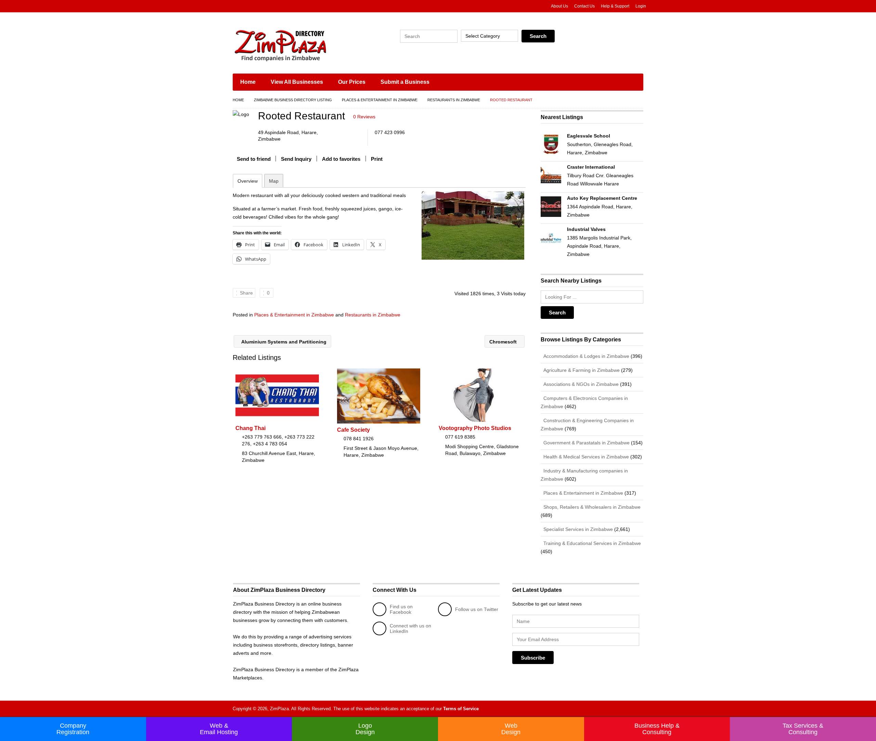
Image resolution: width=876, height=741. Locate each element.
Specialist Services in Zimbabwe (577, 529)
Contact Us (584, 6)
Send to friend (254, 159)
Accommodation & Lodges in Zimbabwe (585, 356)
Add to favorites (341, 159)
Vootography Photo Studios (475, 428)
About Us (559, 6)
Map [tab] (274, 181)
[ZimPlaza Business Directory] (298, 44)
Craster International (591, 167)
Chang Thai (250, 428)
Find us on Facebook (401, 609)
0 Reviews (364, 116)
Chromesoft (503, 341)
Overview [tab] (247, 181)
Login (640, 6)
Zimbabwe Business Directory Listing (293, 100)
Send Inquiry (296, 159)
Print (377, 159)
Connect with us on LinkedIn (410, 628)
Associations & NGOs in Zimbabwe (580, 384)
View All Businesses (297, 82)
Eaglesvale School (588, 136)
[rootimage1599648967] (473, 225)
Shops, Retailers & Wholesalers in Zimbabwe (591, 507)
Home (248, 82)
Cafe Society (353, 430)
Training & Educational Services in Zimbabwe (591, 543)
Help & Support (615, 6)
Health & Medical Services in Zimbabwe (585, 456)
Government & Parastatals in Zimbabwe (586, 442)
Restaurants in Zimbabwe (453, 100)
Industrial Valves (586, 229)
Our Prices (351, 82)
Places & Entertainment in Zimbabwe (379, 100)
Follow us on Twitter (476, 609)
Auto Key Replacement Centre (602, 198)
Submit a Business (405, 82)
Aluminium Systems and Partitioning (283, 341)
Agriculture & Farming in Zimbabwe (581, 370)
